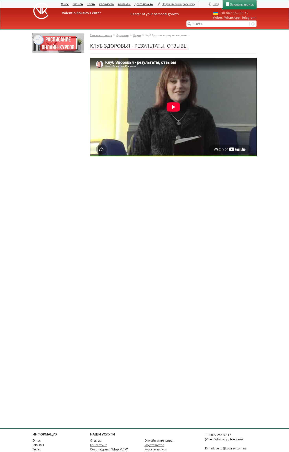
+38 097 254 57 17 (234, 13)
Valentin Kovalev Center (83, 13)
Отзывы (78, 4)
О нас (65, 4)
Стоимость (106, 4)
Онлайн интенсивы (158, 440)
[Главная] (40, 11)
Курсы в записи (155, 449)
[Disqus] (173, 205)
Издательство (154, 445)
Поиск (252, 24)
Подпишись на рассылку (178, 4)
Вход (216, 4)
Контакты (124, 4)
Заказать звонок (242, 4)
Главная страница (101, 35)
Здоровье (123, 35)
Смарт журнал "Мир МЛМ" (109, 449)
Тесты (91, 4)
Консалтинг (98, 445)
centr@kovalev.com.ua (231, 448)
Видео (137, 35)
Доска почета (143, 4)
